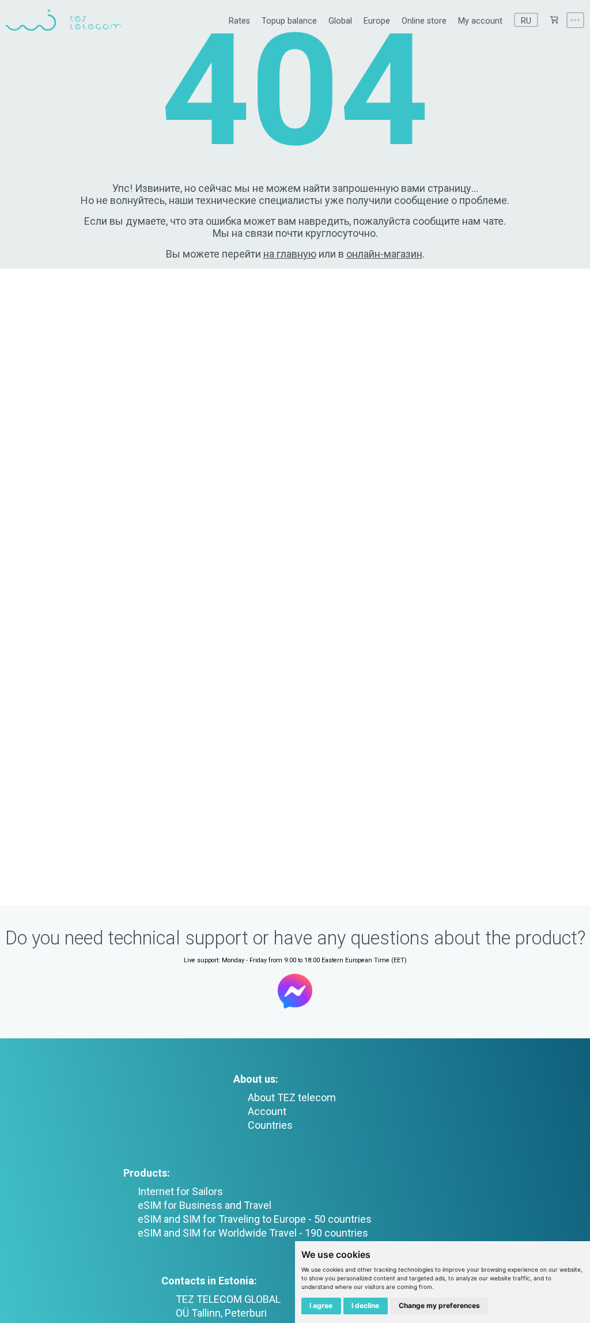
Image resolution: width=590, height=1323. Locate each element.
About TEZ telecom (292, 1097)
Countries (270, 1125)
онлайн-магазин (384, 254)
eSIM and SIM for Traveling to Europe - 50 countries (255, 1219)
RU (526, 21)
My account (480, 21)
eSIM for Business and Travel (204, 1205)
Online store (424, 21)
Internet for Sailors (180, 1191)
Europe (377, 21)
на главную (289, 254)
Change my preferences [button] (439, 1305)
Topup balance (289, 21)
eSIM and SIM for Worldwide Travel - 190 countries (253, 1233)
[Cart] (554, 20)
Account (267, 1111)
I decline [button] (365, 1305)
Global (340, 21)
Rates (239, 21)
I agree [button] (320, 1305)
